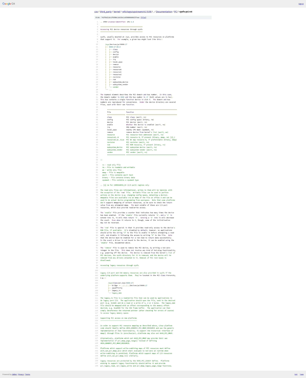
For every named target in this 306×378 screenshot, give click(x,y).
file (143, 17)
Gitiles (14, 374)
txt (296, 374)
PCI (175, 11)
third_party (106, 11)
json (302, 374)
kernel (117, 11)
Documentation (164, 11)
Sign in (301, 4)
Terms (27, 374)
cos (96, 11)
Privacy (21, 374)
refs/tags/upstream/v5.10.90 (136, 11)
